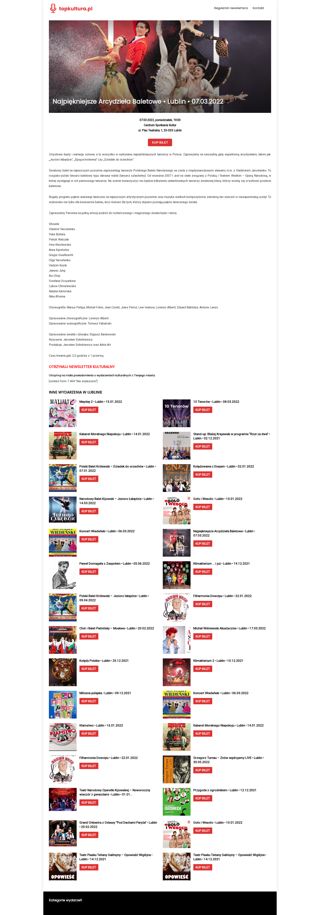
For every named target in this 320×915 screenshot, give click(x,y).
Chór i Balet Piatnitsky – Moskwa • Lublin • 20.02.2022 (116, 628)
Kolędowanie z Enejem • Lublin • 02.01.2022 (223, 466)
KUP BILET (89, 410)
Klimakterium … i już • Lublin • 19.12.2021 (221, 563)
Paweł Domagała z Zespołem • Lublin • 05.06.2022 (114, 563)
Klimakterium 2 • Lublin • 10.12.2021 (218, 660)
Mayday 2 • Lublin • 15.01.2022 (100, 401)
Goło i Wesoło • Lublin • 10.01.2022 (217, 499)
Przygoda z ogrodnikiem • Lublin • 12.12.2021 (225, 790)
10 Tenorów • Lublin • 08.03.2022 (216, 401)
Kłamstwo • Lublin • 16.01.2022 (101, 725)
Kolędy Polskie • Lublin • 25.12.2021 (104, 660)
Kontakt (258, 8)
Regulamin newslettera (231, 8)
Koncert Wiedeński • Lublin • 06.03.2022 (107, 531)
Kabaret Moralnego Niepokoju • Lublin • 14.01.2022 (114, 434)
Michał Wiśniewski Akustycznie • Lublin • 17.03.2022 (229, 628)
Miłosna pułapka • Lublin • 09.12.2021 (105, 693)
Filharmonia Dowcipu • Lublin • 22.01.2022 (222, 596)
